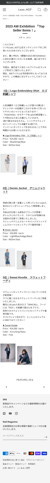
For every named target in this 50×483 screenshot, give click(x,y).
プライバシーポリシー (35, 460)
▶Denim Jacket (10, 230)
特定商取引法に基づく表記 (13, 460)
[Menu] (4, 10)
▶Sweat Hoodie (10, 325)
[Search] (39, 10)
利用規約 (31, 464)
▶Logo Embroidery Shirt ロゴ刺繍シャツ (22, 135)
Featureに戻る (25, 380)
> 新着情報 (11, 15)
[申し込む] (45, 436)
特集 (17, 15)
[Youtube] (10, 413)
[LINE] (4, 413)
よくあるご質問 (23, 468)
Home (5, 15)
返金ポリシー (8, 464)
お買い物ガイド (9, 468)
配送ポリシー (20, 464)
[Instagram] (16, 413)
